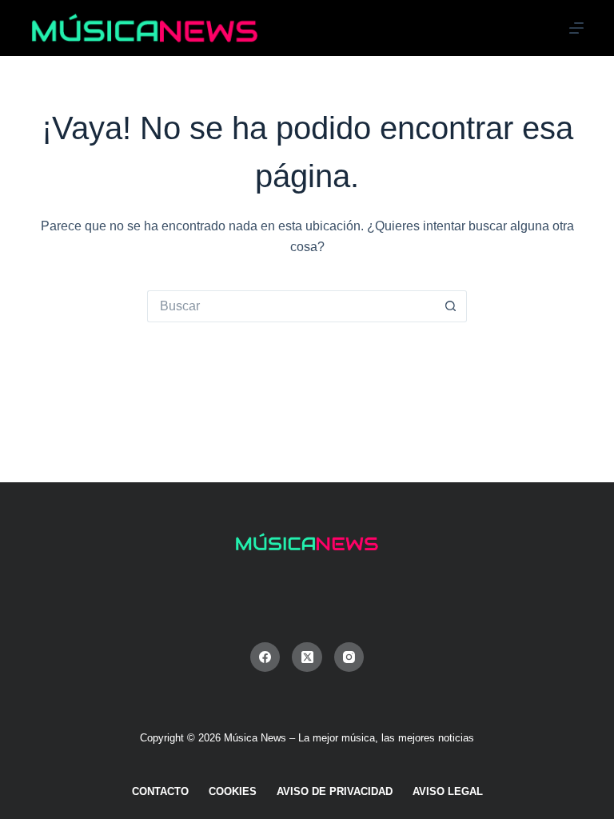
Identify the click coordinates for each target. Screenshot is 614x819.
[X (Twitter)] (307, 657)
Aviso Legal (448, 791)
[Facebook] (265, 657)
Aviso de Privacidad (335, 791)
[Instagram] (349, 657)
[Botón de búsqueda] (451, 306)
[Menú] (576, 28)
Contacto (160, 791)
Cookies (233, 791)
